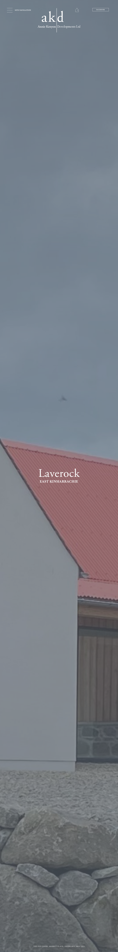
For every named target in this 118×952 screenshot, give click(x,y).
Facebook (100, 9)
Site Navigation (23, 10)
